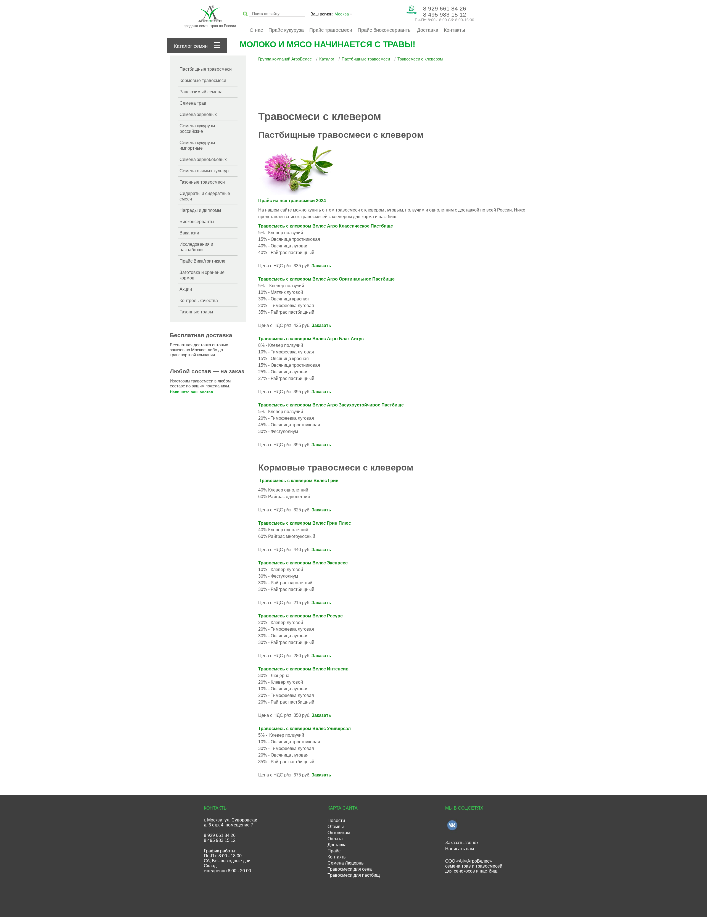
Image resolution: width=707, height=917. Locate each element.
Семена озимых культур (204, 170)
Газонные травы (196, 312)
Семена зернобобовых (203, 159)
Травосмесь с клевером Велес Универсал (304, 728)
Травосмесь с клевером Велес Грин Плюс (304, 523)
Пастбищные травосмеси (206, 69)
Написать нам (459, 848)
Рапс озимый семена (201, 91)
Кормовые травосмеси (203, 80)
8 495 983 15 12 (444, 15)
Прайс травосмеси (330, 30)
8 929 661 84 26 (444, 9)
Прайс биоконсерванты (384, 30)
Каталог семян (191, 46)
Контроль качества (199, 300)
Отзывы (336, 826)
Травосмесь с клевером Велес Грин (299, 480)
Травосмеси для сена (350, 869)
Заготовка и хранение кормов (202, 275)
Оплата (335, 838)
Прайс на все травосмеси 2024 (292, 200)
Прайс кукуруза (286, 30)
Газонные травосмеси (202, 182)
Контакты (454, 30)
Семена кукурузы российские (197, 128)
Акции (186, 289)
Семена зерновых (198, 114)
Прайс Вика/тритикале (202, 261)
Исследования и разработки (196, 247)
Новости (336, 820)
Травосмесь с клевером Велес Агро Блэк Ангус (311, 338)
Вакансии (189, 233)
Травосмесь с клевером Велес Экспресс (303, 563)
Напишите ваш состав (191, 392)
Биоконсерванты (197, 221)
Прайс (334, 851)
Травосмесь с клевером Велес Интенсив (303, 669)
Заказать (321, 265)
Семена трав (193, 103)
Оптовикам (339, 832)
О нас (256, 30)
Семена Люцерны (346, 863)
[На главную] (209, 14)
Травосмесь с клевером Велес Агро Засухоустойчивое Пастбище (331, 405)
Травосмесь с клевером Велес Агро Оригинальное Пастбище (326, 279)
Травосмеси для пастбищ (354, 875)
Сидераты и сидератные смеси (205, 196)
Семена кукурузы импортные (197, 145)
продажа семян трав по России (210, 26)
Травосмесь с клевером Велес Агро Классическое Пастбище (325, 226)
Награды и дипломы (200, 210)
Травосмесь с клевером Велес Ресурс (300, 616)
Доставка (427, 30)
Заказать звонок (461, 842)
